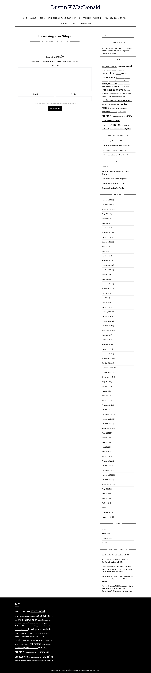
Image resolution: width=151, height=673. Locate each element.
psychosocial (118, 104)
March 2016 (106, 456)
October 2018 (107, 363)
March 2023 (106, 228)
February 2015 (107, 512)
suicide (106, 115)
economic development (116, 81)
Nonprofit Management (90, 18)
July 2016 (105, 438)
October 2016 (107, 424)
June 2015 (105, 494)
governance (105, 86)
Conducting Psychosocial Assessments (116, 141)
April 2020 (105, 302)
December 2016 (107, 414)
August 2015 (106, 489)
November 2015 (107, 475)
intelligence (125, 86)
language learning (111, 93)
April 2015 (105, 503)
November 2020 (107, 288)
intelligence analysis (113, 89)
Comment (55, 65)
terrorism (105, 125)
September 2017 (107, 377)
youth (128, 128)
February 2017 (107, 405)
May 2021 (105, 279)
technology (123, 121)
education (126, 81)
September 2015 (107, 484)
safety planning (114, 108)
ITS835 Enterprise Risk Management (114, 179)
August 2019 (106, 335)
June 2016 (105, 442)
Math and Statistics (69, 23)
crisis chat (118, 74)
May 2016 (105, 447)
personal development (115, 96)
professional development (117, 100)
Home (24, 18)
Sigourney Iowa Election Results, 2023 (115, 188)
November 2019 (107, 321)
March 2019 (106, 340)
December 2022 (107, 242)
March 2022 (106, 256)
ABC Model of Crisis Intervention (114, 150)
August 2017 (106, 382)
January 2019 (106, 349)
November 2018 (107, 358)
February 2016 (107, 461)
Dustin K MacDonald (75, 7)
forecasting (121, 83)
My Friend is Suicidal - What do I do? (115, 155)
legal (118, 93)
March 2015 (106, 508)
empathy (105, 84)
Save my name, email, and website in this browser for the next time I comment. (55, 103)
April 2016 (105, 452)
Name (36, 94)
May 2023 (105, 223)
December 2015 (107, 470)
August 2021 (106, 274)
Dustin (65, 41)
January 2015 (106, 517)
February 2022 (107, 260)
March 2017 (106, 400)
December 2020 (107, 284)
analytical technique (109, 67)
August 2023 (106, 214)
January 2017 (106, 410)
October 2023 (107, 204)
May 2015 (105, 498)
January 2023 (106, 237)
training (115, 124)
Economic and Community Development (58, 18)
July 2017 (105, 386)
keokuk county (20, 633)
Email (74, 94)
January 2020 (106, 316)
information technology (115, 86)
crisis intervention (27, 619)
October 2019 (107, 326)
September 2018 (107, 368)
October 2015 (107, 480)
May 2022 (105, 246)
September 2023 (107, 209)
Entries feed (106, 533)
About (33, 18)
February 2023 (107, 232)
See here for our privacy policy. (112, 48)
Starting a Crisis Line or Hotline (119, 555)
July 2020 (105, 293)
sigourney (106, 112)
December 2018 (107, 354)
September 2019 (107, 330)
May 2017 (105, 391)
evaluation (112, 83)
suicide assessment (117, 116)
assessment (125, 66)
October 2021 (107, 270)
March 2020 (106, 307)
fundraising (127, 84)
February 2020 (107, 312)
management (123, 93)
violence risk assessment (118, 129)
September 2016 (107, 428)
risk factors (35, 643)
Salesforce (86, 23)
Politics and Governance (116, 18)
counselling (108, 73)
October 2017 (107, 372)
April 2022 (105, 251)
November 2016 (107, 419)
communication (106, 70)
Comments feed (107, 538)
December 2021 (107, 265)
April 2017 (105, 396)
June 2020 (105, 298)
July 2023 (105, 218)
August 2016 (106, 433)
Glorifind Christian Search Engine (113, 183)
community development (117, 70)
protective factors (107, 104)
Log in (104, 529)
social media (113, 112)
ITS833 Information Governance (113, 167)
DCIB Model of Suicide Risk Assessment (117, 145)
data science (120, 78)
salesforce (123, 108)
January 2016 (106, 466)
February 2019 (107, 344)
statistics (122, 111)
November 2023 (107, 200)
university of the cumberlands (23, 660)
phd (124, 96)
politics (128, 96)
